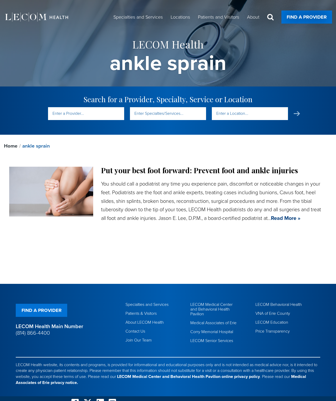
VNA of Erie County (272, 313)
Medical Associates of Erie (213, 323)
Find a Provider (307, 17)
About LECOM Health (144, 322)
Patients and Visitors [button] (218, 17)
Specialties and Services (147, 304)
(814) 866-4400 (33, 333)
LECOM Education (271, 322)
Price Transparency (272, 331)
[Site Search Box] (270, 17)
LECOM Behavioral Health (278, 304)
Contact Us (135, 331)
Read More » (286, 218)
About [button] (253, 17)
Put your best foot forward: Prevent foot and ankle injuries (199, 170)
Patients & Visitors (141, 313)
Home (11, 146)
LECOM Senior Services (211, 340)
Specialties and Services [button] (138, 17)
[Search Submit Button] (297, 113)
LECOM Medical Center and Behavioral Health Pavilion (211, 309)
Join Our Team (138, 340)
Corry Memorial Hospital (211, 331)
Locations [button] (180, 17)
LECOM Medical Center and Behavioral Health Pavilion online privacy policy (188, 376)
